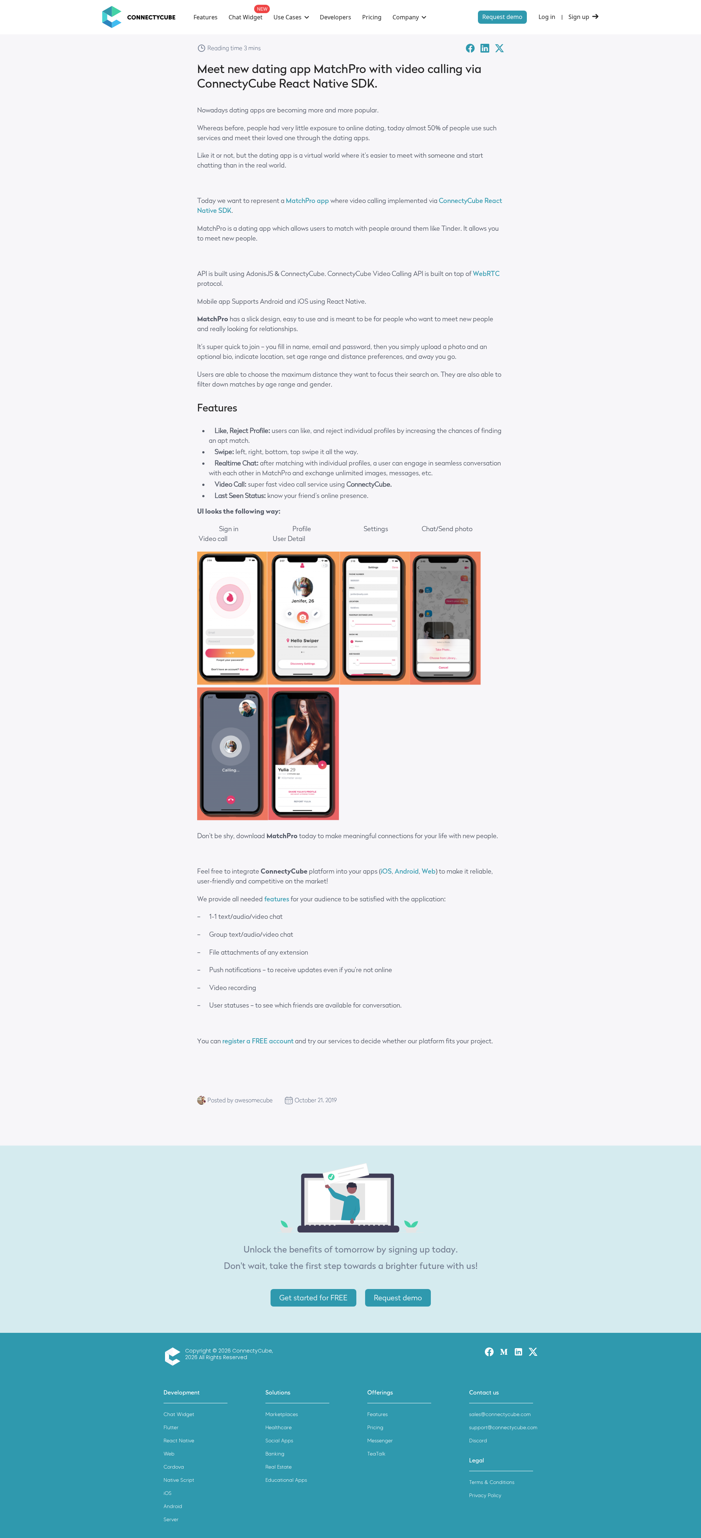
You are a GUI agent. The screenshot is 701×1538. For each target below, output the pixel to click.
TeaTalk (376, 1454)
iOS (168, 1493)
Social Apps (279, 1441)
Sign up (578, 17)
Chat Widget (246, 17)
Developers (335, 17)
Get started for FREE (313, 1297)
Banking (274, 1454)
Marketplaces (281, 1414)
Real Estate (278, 1467)
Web (169, 1454)
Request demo (502, 17)
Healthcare (278, 1427)
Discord (478, 1441)
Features (206, 17)
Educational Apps (286, 1480)
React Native (179, 1441)
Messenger (380, 1441)
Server (171, 1519)
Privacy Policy (485, 1495)
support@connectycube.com (503, 1427)
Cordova (174, 1467)
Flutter (171, 1427)
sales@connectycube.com (500, 1414)
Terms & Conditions (491, 1482)
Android (173, 1506)
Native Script (179, 1480)
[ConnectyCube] (174, 1356)
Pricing (372, 17)
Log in (547, 17)
